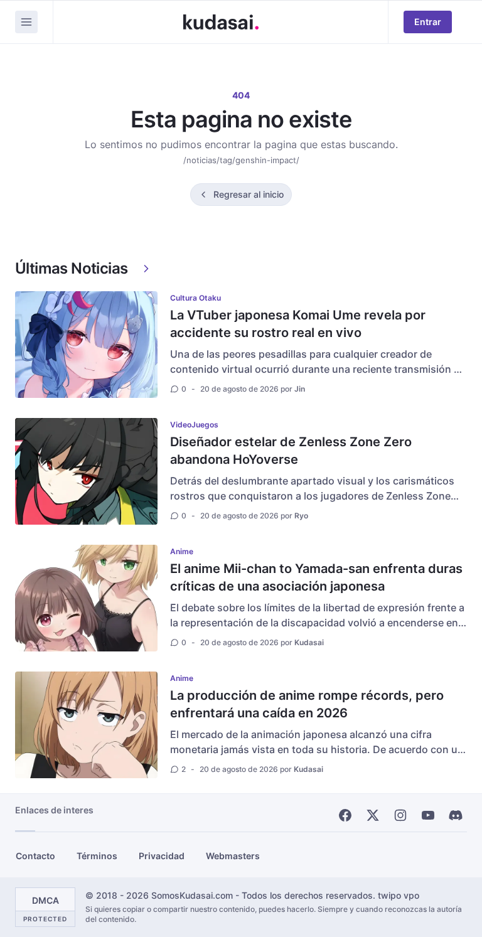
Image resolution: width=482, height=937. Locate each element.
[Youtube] (428, 815)
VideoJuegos (194, 424)
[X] (373, 815)
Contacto (35, 855)
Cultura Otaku (195, 298)
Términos (97, 855)
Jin (299, 389)
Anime (181, 551)
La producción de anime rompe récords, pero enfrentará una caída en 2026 (307, 704)
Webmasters (233, 855)
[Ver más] (146, 268)
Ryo (301, 515)
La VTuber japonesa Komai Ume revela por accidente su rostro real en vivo (298, 324)
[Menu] (26, 22)
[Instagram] (400, 815)
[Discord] (455, 815)
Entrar (427, 21)
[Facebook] (345, 815)
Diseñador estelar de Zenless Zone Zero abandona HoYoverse (291, 450)
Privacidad (162, 855)
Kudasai (309, 642)
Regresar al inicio (248, 194)
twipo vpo (398, 895)
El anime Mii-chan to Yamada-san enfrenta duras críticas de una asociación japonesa (316, 577)
